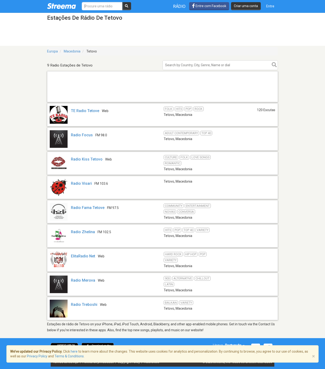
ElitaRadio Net (83, 256)
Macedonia (72, 51)
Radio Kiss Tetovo (87, 159)
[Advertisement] (162, 102)
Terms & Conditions (69, 356)
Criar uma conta (246, 6)
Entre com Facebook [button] (210, 6)
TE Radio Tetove (85, 111)
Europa (52, 51)
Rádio (179, 6)
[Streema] (61, 6)
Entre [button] (270, 6)
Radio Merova (83, 280)
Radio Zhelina (83, 232)
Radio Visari (81, 183)
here (74, 351)
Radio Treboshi (84, 304)
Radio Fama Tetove (87, 207)
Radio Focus (82, 135)
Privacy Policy (37, 356)
